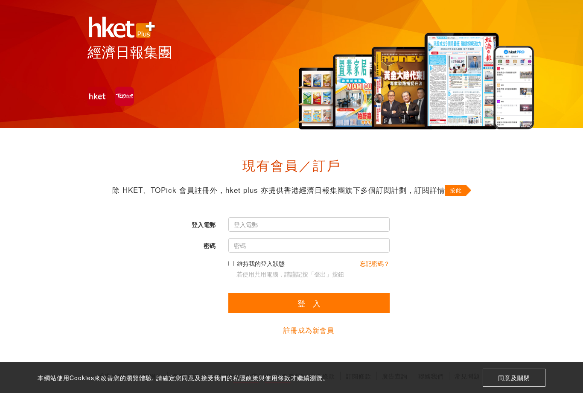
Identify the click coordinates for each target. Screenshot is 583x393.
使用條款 (278, 377)
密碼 (210, 245)
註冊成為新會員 (308, 330)
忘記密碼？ (375, 263)
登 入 (309, 303)
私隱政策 (246, 377)
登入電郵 (204, 224)
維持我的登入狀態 (261, 263)
